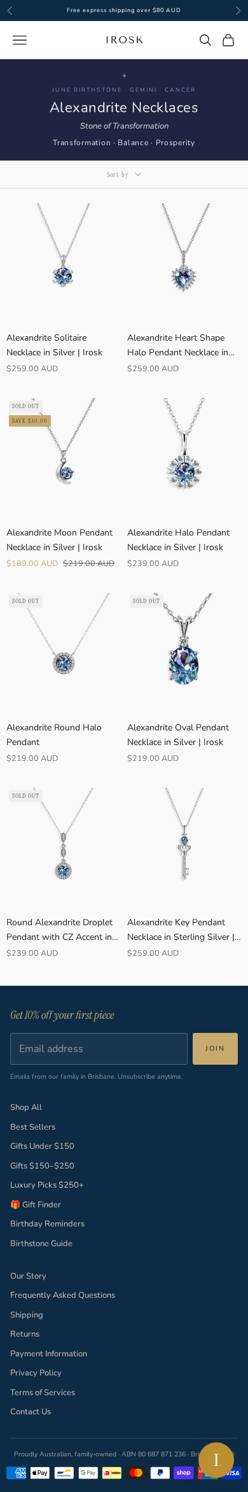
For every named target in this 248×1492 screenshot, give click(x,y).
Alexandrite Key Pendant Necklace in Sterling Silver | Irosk (181, 930)
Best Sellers (32, 1127)
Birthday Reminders (47, 1224)
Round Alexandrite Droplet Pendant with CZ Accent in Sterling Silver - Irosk (59, 930)
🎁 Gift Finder (35, 1205)
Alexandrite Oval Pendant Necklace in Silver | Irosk (178, 734)
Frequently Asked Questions (62, 1295)
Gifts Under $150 (42, 1146)
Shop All (26, 1107)
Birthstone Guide (41, 1243)
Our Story (28, 1276)
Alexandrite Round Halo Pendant (54, 734)
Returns (24, 1334)
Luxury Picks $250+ (47, 1185)
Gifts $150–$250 (42, 1166)
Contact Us (30, 1411)
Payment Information (48, 1354)
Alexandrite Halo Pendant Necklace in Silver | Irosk (178, 540)
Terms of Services (42, 1392)
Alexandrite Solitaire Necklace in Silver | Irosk (54, 345)
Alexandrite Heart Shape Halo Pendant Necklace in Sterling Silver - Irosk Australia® (177, 346)
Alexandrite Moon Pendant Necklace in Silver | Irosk (59, 540)
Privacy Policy (36, 1373)
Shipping (26, 1315)
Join (215, 1048)
